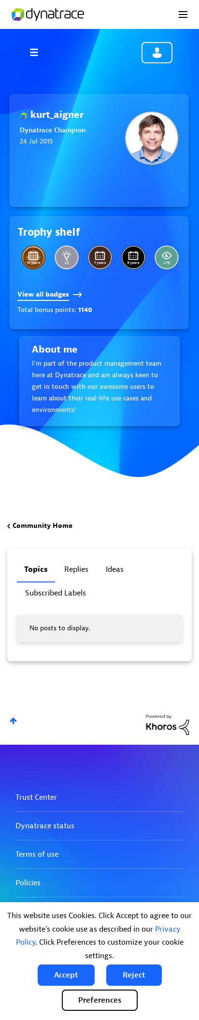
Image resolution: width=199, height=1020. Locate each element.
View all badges (43, 294)
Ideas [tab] (115, 569)
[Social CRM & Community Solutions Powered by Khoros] (167, 724)
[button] (66, 975)
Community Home (42, 526)
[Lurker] (167, 257)
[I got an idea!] (67, 257)
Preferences (99, 1000)
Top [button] (13, 721)
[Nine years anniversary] (133, 257)
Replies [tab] (76, 569)
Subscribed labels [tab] (55, 593)
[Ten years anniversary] (33, 257)
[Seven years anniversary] (100, 257)
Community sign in (157, 52)
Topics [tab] (36, 569)
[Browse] (39, 52)
